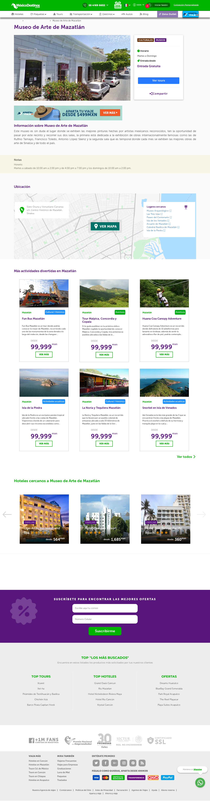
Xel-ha (41, 688)
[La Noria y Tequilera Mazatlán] (104, 383)
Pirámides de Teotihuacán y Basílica (41, 694)
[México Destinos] (27, 5)
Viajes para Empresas (67, 764)
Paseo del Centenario (158, 217)
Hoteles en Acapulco (39, 780)
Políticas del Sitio (83, 790)
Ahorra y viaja (111, 793)
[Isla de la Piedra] (44, 383)
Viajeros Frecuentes (66, 761)
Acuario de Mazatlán (157, 224)
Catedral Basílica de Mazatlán (162, 227)
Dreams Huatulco (169, 683)
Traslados (62, 780)
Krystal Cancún (105, 705)
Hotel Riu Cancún (105, 699)
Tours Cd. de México (39, 768)
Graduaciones (64, 768)
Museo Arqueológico (158, 210)
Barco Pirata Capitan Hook (41, 705)
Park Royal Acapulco (169, 694)
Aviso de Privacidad (104, 790)
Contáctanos (66, 790)
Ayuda (154, 790)
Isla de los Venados (157, 220)
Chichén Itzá (41, 699)
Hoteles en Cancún (38, 761)
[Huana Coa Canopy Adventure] (164, 293)
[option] (44, 519)
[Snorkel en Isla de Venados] (164, 383)
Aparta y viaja (95, 793)
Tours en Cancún (37, 772)
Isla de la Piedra (155, 230)
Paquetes (61, 776)
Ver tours (158, 80)
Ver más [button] (44, 354)
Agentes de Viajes (140, 790)
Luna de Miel (63, 772)
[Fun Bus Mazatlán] (44, 293)
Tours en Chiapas (37, 776)
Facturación (122, 790)
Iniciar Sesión (161, 5)
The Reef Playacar (169, 699)
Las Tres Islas (153, 214)
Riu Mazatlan (105, 688)
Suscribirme (105, 631)
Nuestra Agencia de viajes (44, 790)
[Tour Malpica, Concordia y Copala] (104, 293)
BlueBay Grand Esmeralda (169, 688)
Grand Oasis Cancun (105, 683)
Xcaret (41, 683)
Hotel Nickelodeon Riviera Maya (105, 694)
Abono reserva (168, 790)
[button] (84, 14)
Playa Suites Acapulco (169, 705)
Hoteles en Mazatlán (39, 764)
